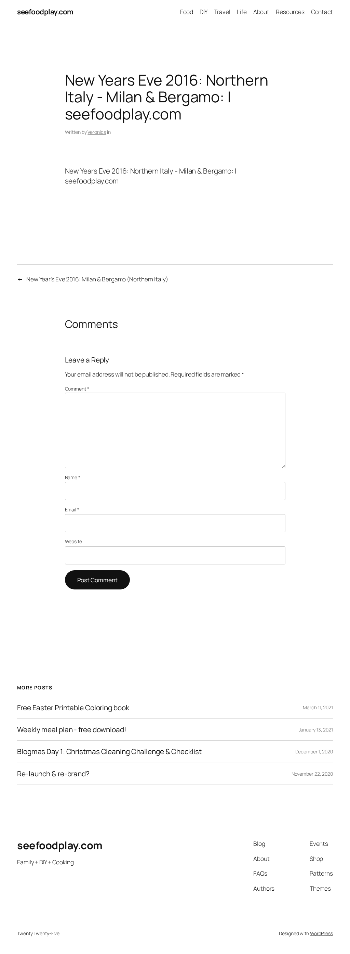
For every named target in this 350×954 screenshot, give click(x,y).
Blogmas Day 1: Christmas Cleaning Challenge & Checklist (109, 751)
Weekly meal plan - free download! (71, 730)
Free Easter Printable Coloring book (73, 708)
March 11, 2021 (318, 707)
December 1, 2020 (314, 751)
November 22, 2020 (312, 774)
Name (72, 477)
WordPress (321, 933)
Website (73, 541)
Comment (77, 388)
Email (72, 509)
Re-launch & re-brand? (53, 774)
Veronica (97, 132)
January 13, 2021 (316, 729)
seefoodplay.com (45, 11)
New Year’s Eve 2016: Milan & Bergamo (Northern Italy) (97, 279)
